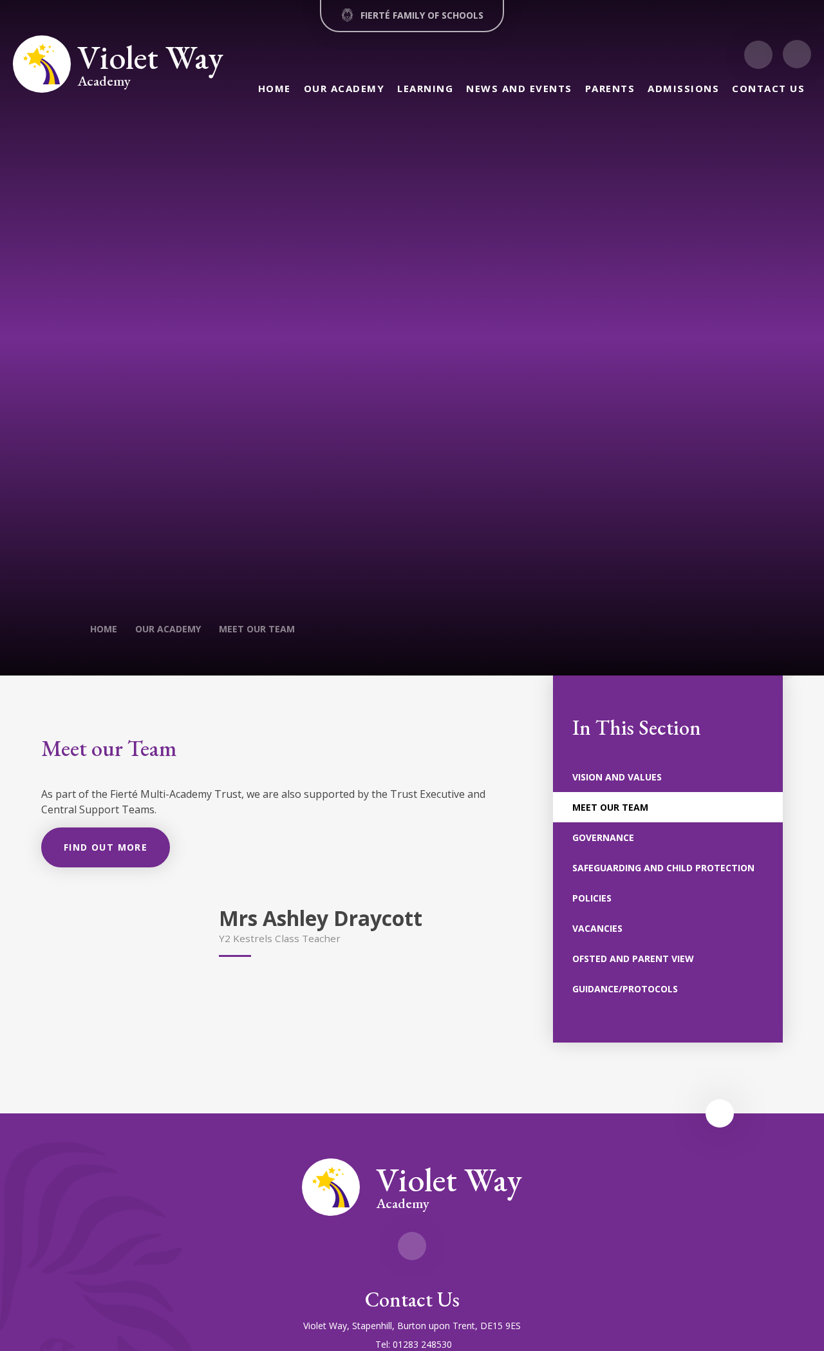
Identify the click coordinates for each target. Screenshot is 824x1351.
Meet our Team (257, 629)
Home (103, 629)
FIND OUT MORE (105, 847)
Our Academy (168, 629)
